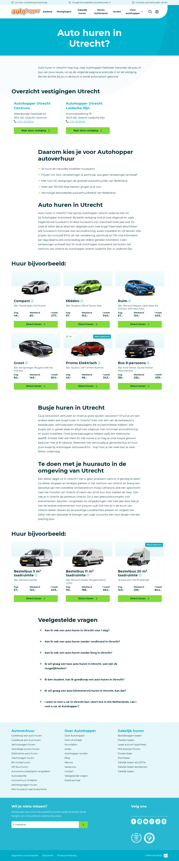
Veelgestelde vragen (76, 776)
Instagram (151, 821)
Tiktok (157, 821)
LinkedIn (139, 821)
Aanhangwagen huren (24, 784)
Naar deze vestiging (34, 130)
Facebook (133, 821)
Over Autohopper (75, 735)
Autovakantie (19, 776)
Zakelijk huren (82, 12)
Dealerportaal (72, 780)
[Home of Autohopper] (26, 12)
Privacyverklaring (66, 855)
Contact (69, 771)
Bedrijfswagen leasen (130, 735)
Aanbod (47, 11)
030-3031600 (25, 121)
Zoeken (150, 11)
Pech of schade (73, 740)
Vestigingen (64, 11)
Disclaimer (48, 855)
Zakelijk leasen (126, 771)
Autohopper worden (76, 753)
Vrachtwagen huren (22, 758)
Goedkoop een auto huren (26, 735)
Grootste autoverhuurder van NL (152, 2)
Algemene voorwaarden (25, 855)
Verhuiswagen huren (23, 744)
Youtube (145, 821)
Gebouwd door (156, 856)
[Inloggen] (157, 11)
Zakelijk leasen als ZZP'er (132, 762)
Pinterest (164, 821)
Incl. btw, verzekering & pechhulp (31, 2)
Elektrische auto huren (24, 753)
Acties (117, 11)
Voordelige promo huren (25, 749)
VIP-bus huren (19, 767)
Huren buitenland (101, 12)
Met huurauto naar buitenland (28, 789)
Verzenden (83, 824)
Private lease (125, 753)
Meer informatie (32, 301)
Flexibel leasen (126, 740)
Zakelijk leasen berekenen (132, 767)
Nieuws (69, 762)
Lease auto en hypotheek (132, 744)
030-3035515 (77, 121)
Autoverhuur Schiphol (24, 780)
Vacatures (70, 767)
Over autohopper (133, 12)
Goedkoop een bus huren (26, 740)
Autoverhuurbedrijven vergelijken (30, 771)
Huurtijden (71, 744)
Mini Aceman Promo (129, 749)
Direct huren (34, 324)
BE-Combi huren (20, 762)
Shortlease (124, 758)
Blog (67, 758)
